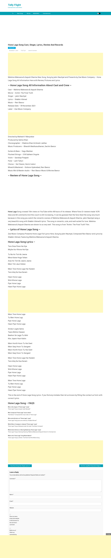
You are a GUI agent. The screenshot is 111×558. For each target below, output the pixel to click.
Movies (28, 13)
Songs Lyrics (12, 47)
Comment (13, 478)
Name (11, 494)
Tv (12, 13)
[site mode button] (99, 13)
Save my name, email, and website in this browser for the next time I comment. (14, 520)
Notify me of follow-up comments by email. (13, 533)
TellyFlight (23, 50)
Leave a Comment (32, 50)
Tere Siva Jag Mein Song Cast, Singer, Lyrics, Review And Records (92, 465)
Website (12, 507)
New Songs (20, 13)
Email (11, 501)
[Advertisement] (55, 31)
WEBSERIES (36, 13)
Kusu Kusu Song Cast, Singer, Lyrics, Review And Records (21, 465)
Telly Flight (14, 4)
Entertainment (46, 13)
